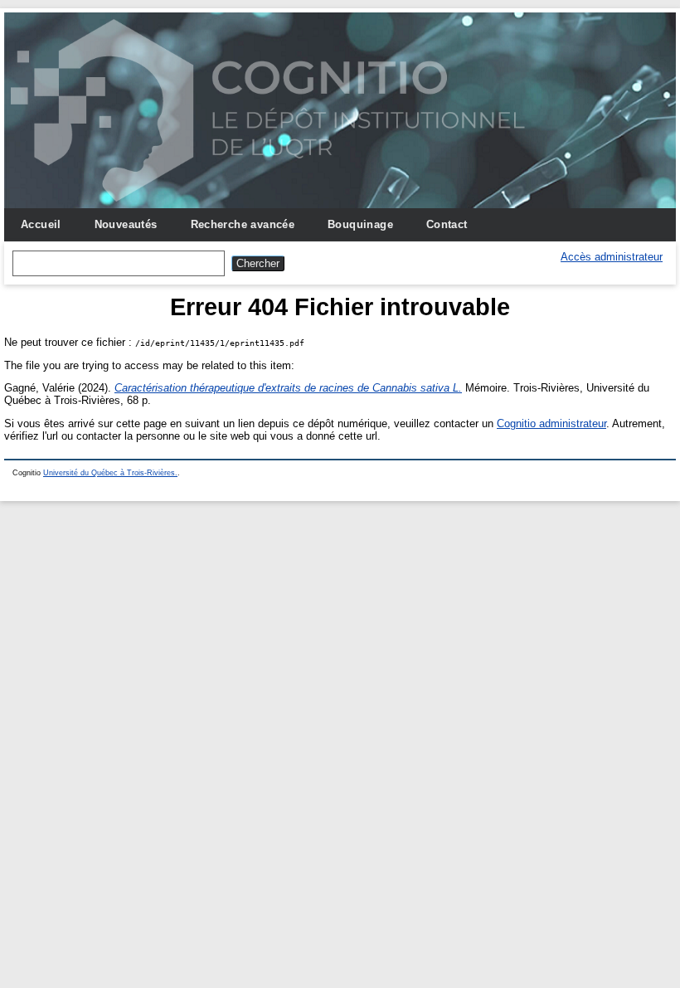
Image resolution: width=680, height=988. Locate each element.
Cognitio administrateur (551, 423)
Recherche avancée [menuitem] (243, 224)
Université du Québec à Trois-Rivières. (110, 473)
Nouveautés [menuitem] (126, 224)
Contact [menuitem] (447, 224)
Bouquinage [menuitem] (360, 224)
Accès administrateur (612, 257)
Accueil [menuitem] (41, 224)
